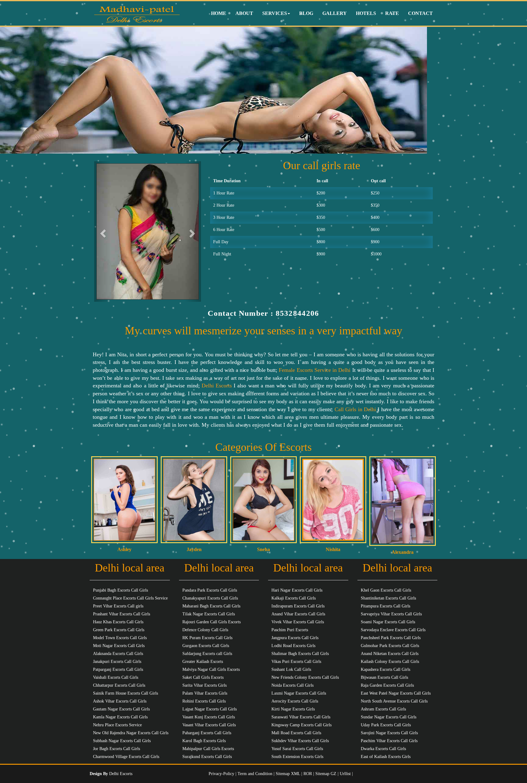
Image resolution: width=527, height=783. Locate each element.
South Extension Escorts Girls (297, 756)
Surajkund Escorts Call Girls (207, 756)
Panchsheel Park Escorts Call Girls (391, 637)
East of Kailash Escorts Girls (385, 756)
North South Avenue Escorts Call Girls (394, 701)
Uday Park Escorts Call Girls (386, 725)
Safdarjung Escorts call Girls (207, 653)
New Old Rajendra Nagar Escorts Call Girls (130, 733)
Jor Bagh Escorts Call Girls (116, 748)
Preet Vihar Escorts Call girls (118, 606)
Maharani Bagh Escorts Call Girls (211, 606)
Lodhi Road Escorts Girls (293, 645)
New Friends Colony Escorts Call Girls (305, 677)
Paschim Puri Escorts (289, 630)
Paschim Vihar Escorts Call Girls (389, 741)
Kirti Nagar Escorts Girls (293, 709)
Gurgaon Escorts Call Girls (205, 645)
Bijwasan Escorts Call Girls (384, 677)
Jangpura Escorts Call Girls (294, 637)
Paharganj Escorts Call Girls (206, 733)
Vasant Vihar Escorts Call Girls (209, 725)
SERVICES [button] (274, 13)
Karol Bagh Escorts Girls (204, 741)
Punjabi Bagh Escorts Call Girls (120, 590)
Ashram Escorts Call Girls (383, 709)
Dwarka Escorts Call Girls (383, 748)
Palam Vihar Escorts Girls (204, 693)
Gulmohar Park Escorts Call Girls (390, 645)
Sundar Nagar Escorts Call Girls (388, 717)
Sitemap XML (288, 773)
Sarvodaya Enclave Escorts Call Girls (393, 630)
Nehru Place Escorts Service (117, 725)
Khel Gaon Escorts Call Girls (386, 590)
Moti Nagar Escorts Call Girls (119, 645)
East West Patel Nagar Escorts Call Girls (396, 693)
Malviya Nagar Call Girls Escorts (211, 669)
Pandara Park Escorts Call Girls (209, 590)
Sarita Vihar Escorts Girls (204, 685)
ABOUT (244, 13)
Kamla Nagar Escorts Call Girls (120, 717)
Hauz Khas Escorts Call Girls (118, 622)
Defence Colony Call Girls (205, 630)
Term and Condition (256, 773)
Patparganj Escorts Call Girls (118, 669)
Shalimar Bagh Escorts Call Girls (300, 653)
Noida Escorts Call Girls (292, 685)
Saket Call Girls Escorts (203, 677)
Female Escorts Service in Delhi (314, 370)
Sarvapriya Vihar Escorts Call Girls (391, 614)
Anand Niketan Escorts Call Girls (389, 653)
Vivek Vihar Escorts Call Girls (297, 622)
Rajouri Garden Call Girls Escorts (211, 622)
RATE (392, 13)
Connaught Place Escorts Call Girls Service (130, 598)
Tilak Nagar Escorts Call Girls (208, 614)
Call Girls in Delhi (355, 409)
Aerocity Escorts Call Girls (294, 701)
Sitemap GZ (325, 773)
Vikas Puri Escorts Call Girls (296, 661)
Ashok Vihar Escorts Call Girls (119, 701)
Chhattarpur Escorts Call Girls (119, 685)
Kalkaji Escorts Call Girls (293, 598)
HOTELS (366, 13)
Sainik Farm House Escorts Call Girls (125, 693)
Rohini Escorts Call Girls (204, 701)
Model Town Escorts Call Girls (120, 637)
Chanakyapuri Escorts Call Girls (210, 598)
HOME (218, 13)
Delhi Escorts (217, 386)
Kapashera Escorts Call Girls (385, 669)
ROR (307, 773)
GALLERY (334, 13)
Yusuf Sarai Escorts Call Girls (297, 748)
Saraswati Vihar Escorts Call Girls (300, 717)
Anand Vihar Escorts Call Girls (298, 614)
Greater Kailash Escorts (202, 661)
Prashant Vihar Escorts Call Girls (121, 614)
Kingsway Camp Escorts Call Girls (301, 725)
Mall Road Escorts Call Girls (296, 733)
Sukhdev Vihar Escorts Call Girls (300, 741)
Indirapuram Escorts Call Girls (297, 606)
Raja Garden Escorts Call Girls (387, 685)
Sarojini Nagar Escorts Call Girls (389, 733)
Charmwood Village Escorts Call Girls (126, 756)
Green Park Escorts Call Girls (118, 630)
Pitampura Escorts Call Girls (385, 606)
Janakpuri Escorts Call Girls (117, 661)
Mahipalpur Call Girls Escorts (208, 748)
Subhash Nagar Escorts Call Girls (122, 741)
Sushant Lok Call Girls (291, 669)
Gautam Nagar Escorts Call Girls (121, 709)
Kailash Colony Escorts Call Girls (390, 661)
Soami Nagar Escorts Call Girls (388, 622)
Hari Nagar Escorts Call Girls (296, 590)
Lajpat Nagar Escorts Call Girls (209, 709)
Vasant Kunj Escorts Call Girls (208, 717)
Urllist (345, 773)
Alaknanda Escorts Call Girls (118, 653)
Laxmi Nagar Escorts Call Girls (298, 693)
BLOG (306, 13)
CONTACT (420, 13)
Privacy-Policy (222, 773)
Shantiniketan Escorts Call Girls (388, 598)
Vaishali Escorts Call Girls (115, 677)
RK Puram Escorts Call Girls (207, 637)
